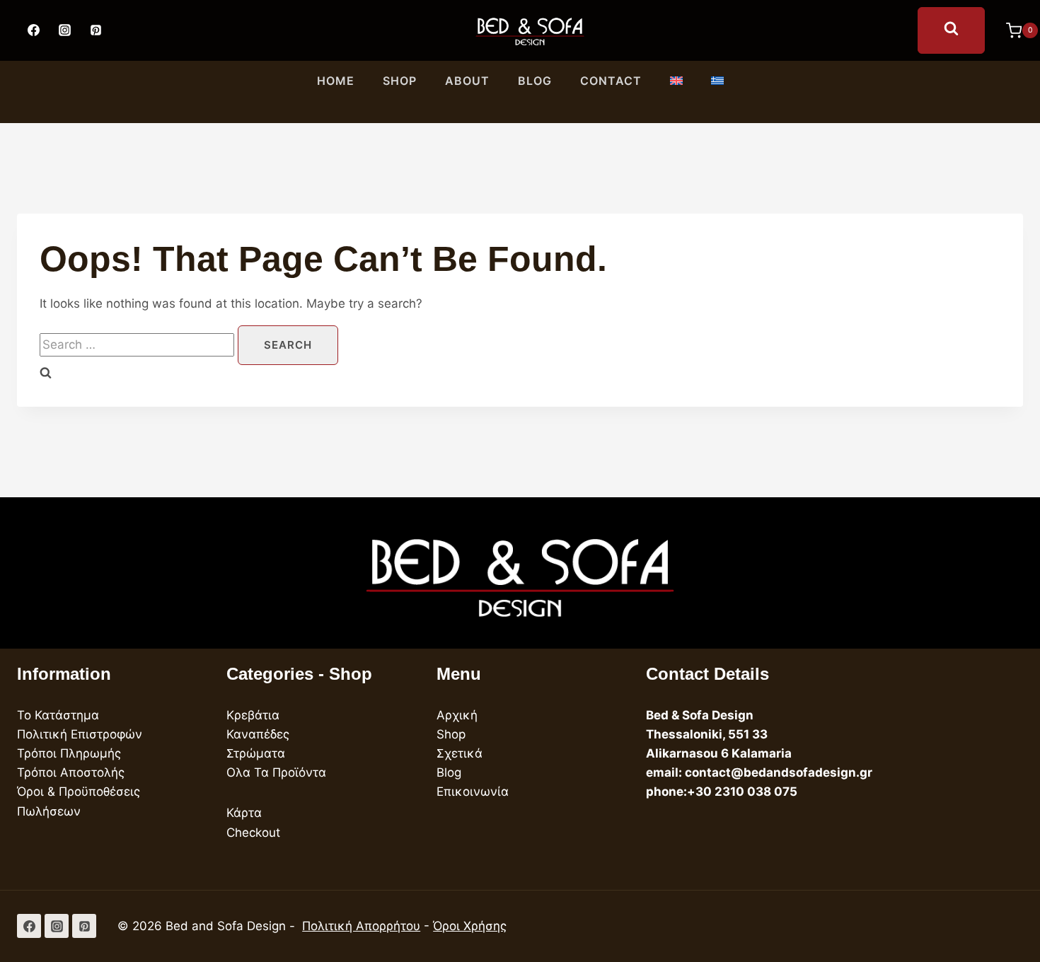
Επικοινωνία (473, 791)
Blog (535, 81)
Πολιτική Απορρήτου (361, 926)
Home (335, 81)
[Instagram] (64, 30)
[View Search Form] (951, 30)
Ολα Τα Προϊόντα (276, 772)
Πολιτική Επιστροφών (79, 734)
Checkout (253, 832)
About (467, 81)
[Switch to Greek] (717, 81)
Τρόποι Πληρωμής (69, 753)
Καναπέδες (257, 734)
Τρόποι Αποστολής (71, 772)
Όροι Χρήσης (470, 926)
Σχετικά (460, 753)
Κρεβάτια (252, 715)
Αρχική (457, 715)
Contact (611, 81)
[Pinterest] (95, 30)
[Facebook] (33, 30)
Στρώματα (255, 753)
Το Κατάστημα (58, 715)
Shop (400, 81)
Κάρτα (244, 813)
